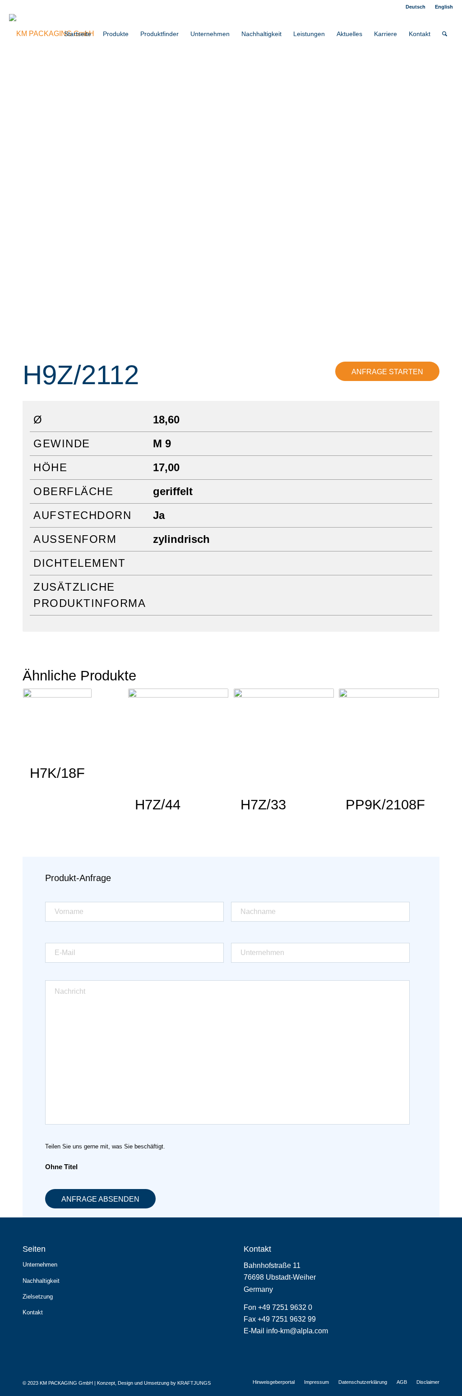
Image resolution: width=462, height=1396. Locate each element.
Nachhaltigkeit (41, 1280)
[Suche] (444, 34)
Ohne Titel (61, 1167)
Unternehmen (40, 1264)
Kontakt (33, 1312)
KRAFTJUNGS (194, 1383)
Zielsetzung (38, 1296)
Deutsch (415, 6)
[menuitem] (415, 7)
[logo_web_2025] (51, 34)
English (444, 6)
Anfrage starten (387, 372)
